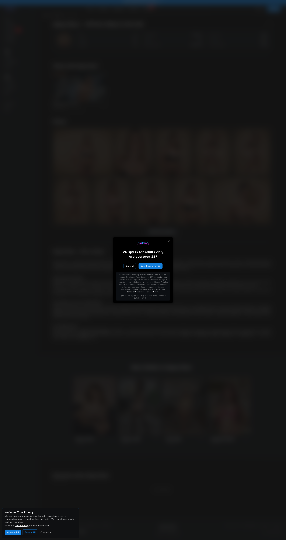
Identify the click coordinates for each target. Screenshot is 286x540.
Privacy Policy (152, 292)
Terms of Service (134, 292)
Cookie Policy (21, 525)
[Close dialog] (168, 241)
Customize (46, 532)
